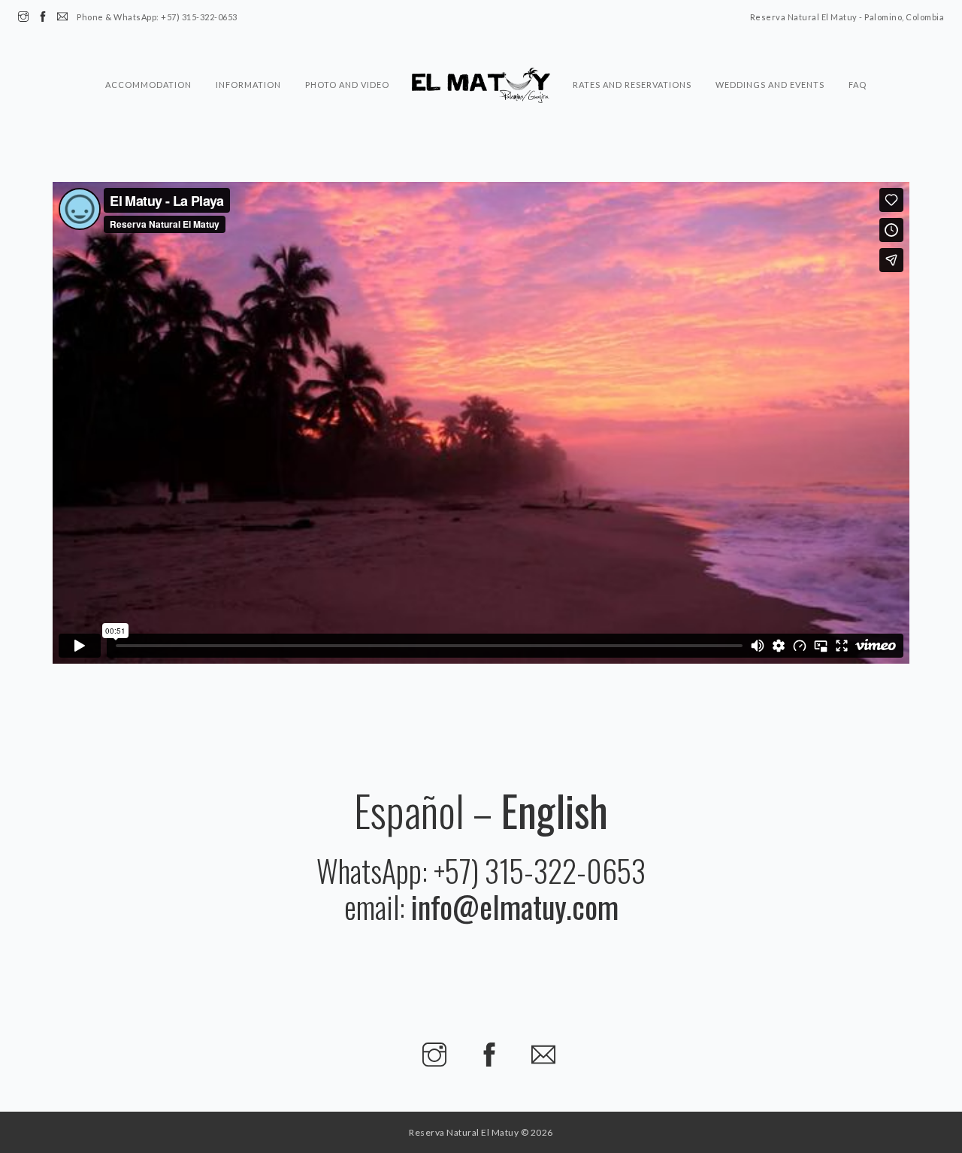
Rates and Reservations (632, 55)
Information (248, 55)
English (554, 810)
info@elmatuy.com (515, 906)
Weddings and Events (769, 55)
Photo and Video (347, 55)
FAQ (858, 55)
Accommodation (148, 55)
